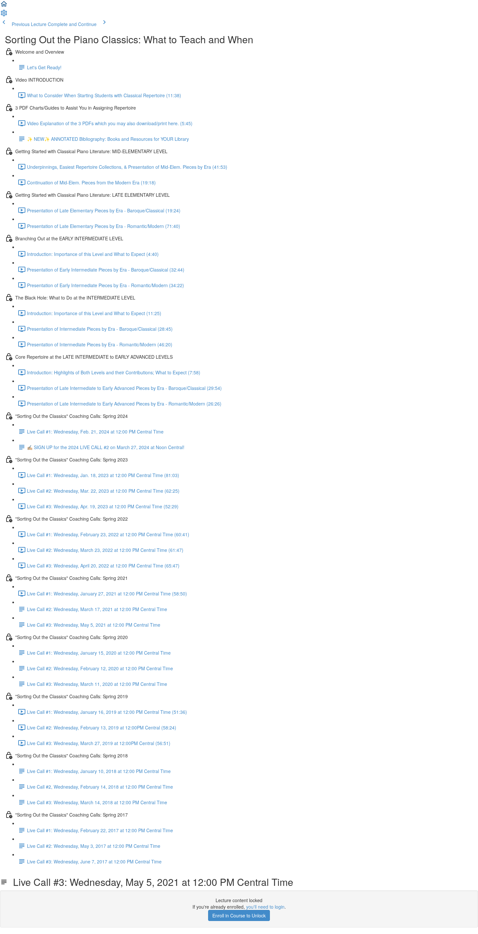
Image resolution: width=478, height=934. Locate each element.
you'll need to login (265, 906)
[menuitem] (4, 15)
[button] (4, 6)
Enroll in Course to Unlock (239, 915)
